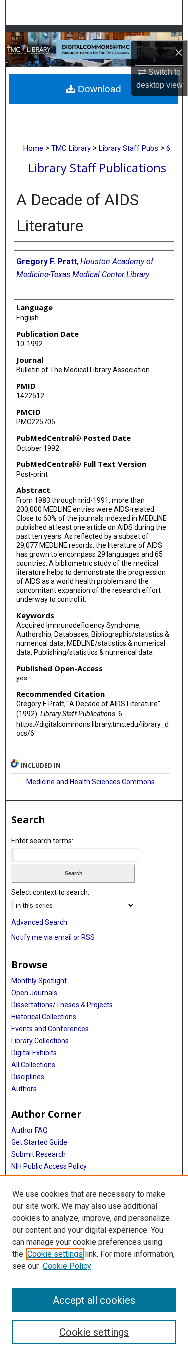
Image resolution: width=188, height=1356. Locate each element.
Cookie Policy (67, 1266)
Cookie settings (55, 1254)
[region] (94, 1265)
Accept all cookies (94, 1300)
